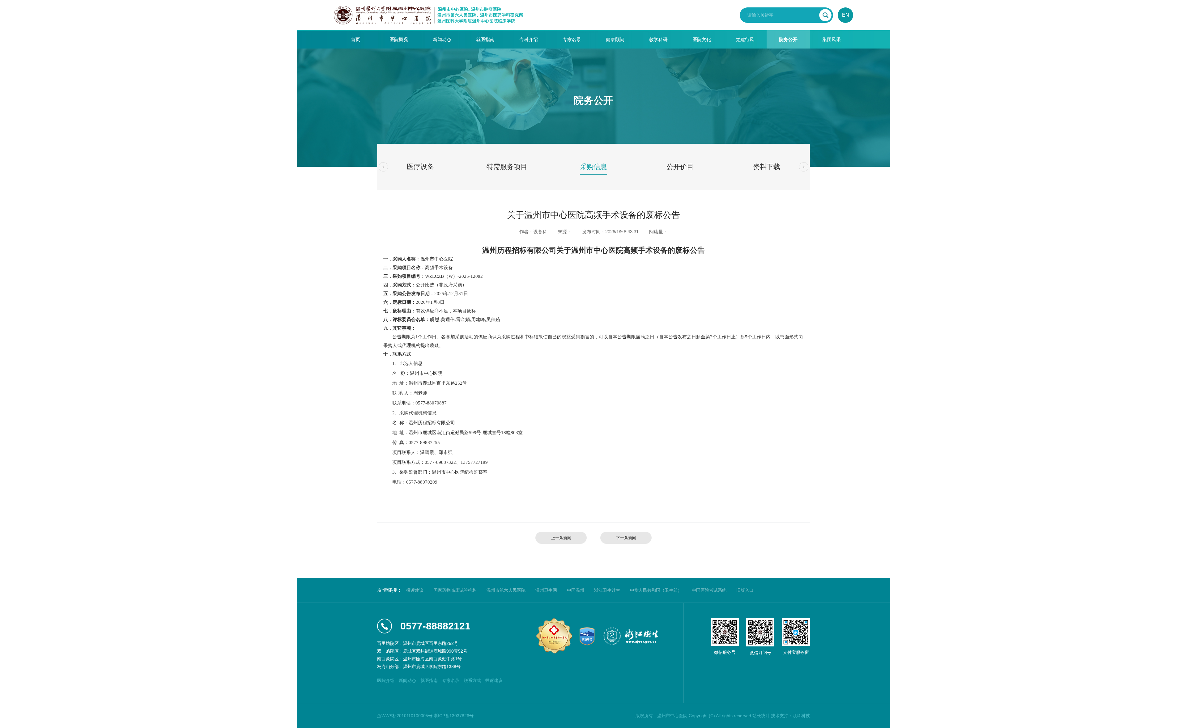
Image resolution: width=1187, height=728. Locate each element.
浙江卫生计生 (607, 590)
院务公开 (788, 39)
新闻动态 (442, 39)
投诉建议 (414, 590)
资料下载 (766, 167)
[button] (383, 166)
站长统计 (761, 715)
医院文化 (701, 39)
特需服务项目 (507, 167)
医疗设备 (420, 167)
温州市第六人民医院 (506, 590)
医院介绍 (385, 680)
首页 (355, 39)
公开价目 (680, 167)
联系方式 (472, 680)
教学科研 (658, 39)
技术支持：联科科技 (790, 715)
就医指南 (485, 39)
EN (845, 15)
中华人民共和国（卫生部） (656, 590)
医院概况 (398, 39)
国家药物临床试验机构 (455, 590)
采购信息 (593, 167)
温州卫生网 (546, 590)
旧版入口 (745, 590)
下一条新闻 (626, 537)
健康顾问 (615, 39)
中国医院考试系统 (709, 590)
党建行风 (745, 39)
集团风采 (831, 39)
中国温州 (575, 590)
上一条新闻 (561, 537)
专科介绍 (528, 39)
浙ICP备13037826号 (454, 715)
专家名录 (572, 39)
